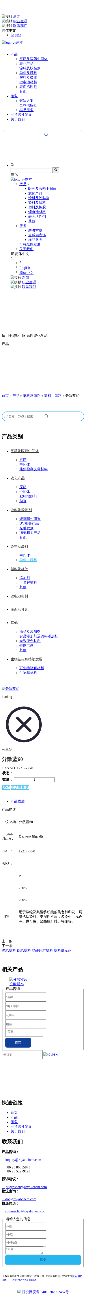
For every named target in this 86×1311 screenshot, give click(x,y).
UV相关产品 (29, 523)
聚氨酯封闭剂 (30, 519)
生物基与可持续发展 (26, 659)
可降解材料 (28, 582)
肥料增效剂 (28, 496)
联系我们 (20, 26)
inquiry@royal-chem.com (23, 1160)
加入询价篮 (20, 787)
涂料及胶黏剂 (30, 68)
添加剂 (24, 578)
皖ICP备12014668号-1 (24, 1280)
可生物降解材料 (31, 668)
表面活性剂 (28, 87)
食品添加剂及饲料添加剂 (38, 636)
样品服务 (26, 110)
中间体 (24, 464)
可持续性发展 (30, 244)
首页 (14, 1113)
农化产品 (26, 63)
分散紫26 (16, 984)
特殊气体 (26, 645)
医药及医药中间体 (33, 59)
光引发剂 (26, 528)
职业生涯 (20, 21)
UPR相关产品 (30, 533)
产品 (22, 184)
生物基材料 (28, 673)
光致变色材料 (30, 641)
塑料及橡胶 (28, 77)
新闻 (16, 16)
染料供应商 (62, 950)
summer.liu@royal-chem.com (24, 1211)
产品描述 (18, 801)
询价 (6, 787)
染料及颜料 (28, 73)
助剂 (22, 501)
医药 (22, 460)
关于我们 (26, 249)
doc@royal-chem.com (19, 1199)
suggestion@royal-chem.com (26, 1187)
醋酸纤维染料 (42, 950)
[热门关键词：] (46, 134)
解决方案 (26, 101)
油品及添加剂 (30, 631)
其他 (22, 91)
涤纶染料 (9, 950)
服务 (22, 226)
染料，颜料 (28, 560)
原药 (22, 487)
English (16, 35)
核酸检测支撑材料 (33, 469)
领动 (74, 1276)
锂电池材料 (28, 82)
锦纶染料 (24, 950)
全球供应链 (28, 105)
